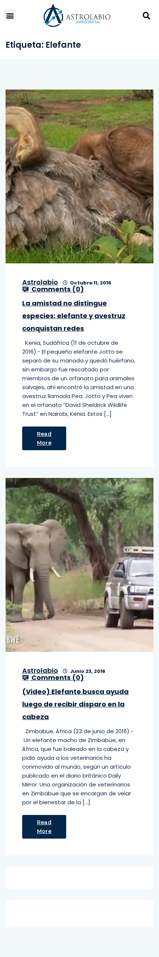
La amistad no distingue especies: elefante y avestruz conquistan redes (73, 316)
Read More (44, 438)
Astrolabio (40, 282)
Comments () (57, 289)
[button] (10, 15)
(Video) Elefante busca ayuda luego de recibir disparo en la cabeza (75, 704)
